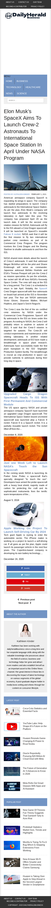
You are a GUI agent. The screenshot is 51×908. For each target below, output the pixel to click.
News (9, 93)
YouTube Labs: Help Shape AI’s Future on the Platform (35, 726)
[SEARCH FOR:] (25, 100)
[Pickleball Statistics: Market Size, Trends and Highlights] (12, 833)
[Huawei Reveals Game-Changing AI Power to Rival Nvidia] (12, 744)
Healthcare (33, 87)
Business (22, 81)
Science (22, 93)
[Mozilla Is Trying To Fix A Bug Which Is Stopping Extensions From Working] (12, 848)
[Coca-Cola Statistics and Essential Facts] (12, 714)
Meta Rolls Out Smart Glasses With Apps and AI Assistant (34, 786)
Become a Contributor (16, 6)
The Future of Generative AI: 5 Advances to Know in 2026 (35, 771)
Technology (13, 87)
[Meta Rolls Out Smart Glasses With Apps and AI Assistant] (12, 789)
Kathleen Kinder (22, 194)
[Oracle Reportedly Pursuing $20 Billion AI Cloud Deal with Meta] (12, 759)
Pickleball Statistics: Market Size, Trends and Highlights (34, 830)
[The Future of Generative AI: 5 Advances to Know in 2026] (12, 774)
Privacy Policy (37, 6)
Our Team (37, 2)
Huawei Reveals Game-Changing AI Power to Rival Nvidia (34, 741)
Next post (23, 603)
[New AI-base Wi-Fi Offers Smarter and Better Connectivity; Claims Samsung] (12, 865)
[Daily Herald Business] (25, 15)
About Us (10, 2)
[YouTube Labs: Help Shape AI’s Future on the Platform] (12, 729)
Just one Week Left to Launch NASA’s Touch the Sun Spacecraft (25, 466)
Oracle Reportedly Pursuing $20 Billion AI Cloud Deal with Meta (34, 756)
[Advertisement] (25, 46)
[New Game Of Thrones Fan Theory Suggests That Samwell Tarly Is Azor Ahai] (12, 816)
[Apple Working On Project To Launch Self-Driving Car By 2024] (25, 525)
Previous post (27, 599)
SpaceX (43, 288)
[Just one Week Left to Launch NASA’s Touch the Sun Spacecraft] (25, 459)
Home (9, 81)
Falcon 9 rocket (12, 234)
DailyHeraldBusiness (33, 905)
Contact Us (23, 2)
